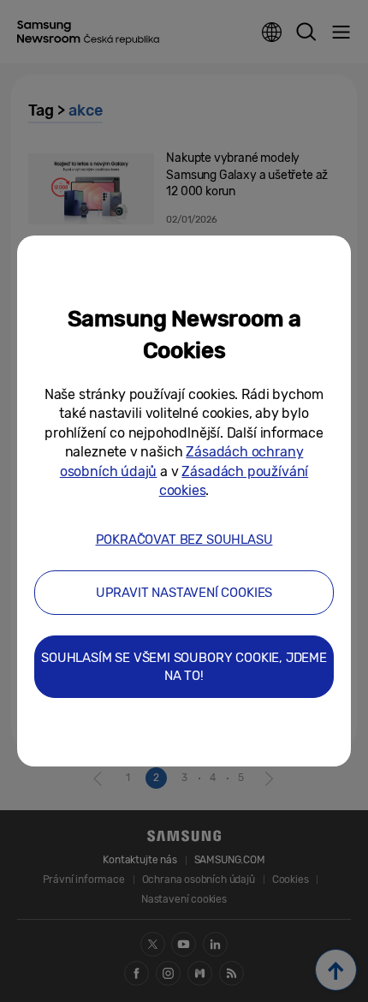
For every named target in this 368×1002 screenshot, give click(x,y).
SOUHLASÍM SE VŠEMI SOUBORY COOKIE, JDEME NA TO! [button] (184, 666)
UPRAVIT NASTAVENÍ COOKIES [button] (184, 592)
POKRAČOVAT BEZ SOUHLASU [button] (184, 539)
